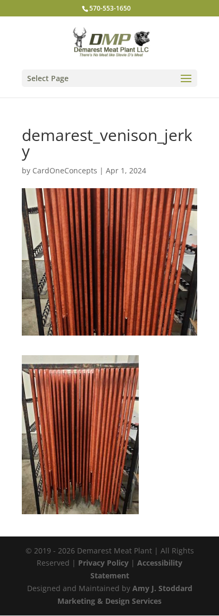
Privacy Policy (103, 563)
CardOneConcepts (64, 170)
